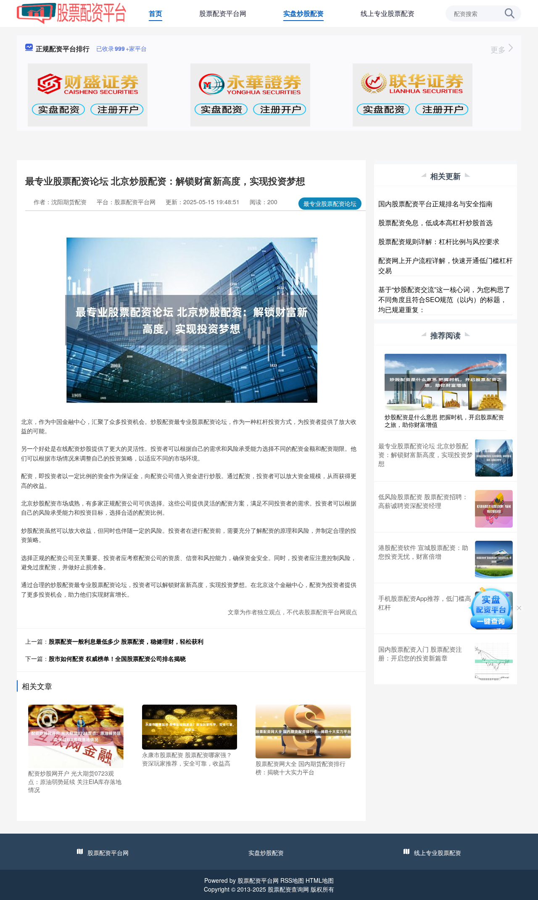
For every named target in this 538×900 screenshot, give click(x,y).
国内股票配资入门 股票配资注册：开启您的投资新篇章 (420, 653)
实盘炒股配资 (303, 13)
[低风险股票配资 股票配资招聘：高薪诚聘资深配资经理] (494, 509)
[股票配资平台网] (71, 12)
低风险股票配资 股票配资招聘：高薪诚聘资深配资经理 (423, 501)
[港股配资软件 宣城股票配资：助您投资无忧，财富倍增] (494, 560)
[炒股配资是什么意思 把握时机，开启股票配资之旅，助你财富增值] (445, 381)
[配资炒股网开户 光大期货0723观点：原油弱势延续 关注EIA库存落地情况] (76, 735)
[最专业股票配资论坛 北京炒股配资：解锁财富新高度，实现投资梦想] (494, 458)
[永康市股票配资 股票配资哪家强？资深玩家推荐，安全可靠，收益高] (189, 726)
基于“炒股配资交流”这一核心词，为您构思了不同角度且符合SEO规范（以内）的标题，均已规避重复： (444, 299)
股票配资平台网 (222, 13)
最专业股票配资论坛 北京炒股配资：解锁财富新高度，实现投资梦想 (425, 454)
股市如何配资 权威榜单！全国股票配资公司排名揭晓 (117, 658)
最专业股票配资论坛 (329, 203)
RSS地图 (292, 880)
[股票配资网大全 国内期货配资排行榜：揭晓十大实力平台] (303, 730)
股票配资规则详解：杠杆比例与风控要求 (438, 241)
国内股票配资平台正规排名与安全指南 (435, 203)
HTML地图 (320, 880)
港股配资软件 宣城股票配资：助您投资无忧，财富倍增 (423, 552)
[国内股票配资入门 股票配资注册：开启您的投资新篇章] (494, 661)
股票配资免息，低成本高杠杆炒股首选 (435, 222)
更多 (499, 49)
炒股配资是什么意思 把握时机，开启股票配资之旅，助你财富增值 (444, 421)
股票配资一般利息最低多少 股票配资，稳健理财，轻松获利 (126, 641)
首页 (155, 13)
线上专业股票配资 (387, 13)
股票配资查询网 (288, 889)
